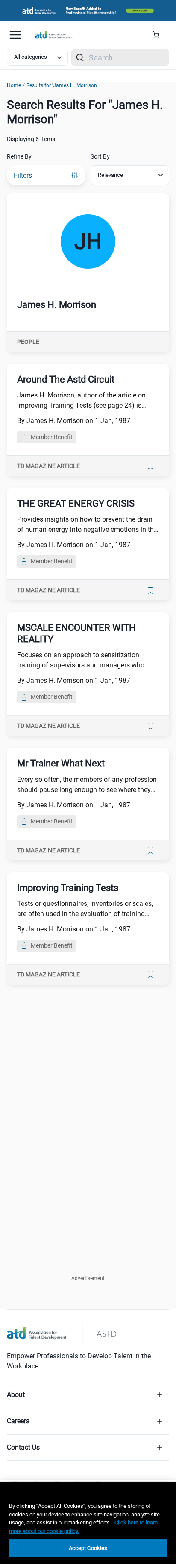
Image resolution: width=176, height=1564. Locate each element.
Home (14, 85)
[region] (88, 1523)
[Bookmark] (150, 466)
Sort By (100, 156)
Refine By (19, 156)
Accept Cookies (88, 1548)
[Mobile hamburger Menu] (15, 35)
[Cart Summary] (159, 34)
